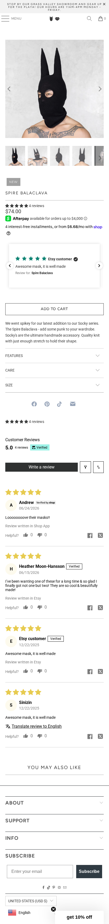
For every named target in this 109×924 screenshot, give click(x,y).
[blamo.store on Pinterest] (54, 887)
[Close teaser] (53, 909)
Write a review (41, 467)
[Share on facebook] (90, 536)
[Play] (54, 89)
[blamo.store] (54, 18)
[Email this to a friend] (73, 404)
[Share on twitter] (100, 536)
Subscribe (89, 871)
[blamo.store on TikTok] (48, 887)
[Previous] (9, 89)
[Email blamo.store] (65, 887)
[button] (16, 206)
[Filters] (85, 467)
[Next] (100, 89)
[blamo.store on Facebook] (44, 887)
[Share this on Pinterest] (47, 404)
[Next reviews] (99, 265)
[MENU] (3, 18)
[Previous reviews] (9, 265)
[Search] (89, 18)
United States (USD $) (27, 901)
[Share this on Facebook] (34, 404)
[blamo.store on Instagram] (59, 887)
